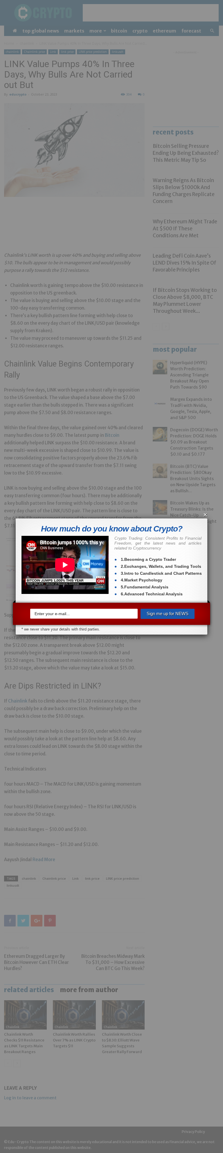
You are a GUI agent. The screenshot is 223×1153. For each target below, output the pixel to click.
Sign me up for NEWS (167, 613)
